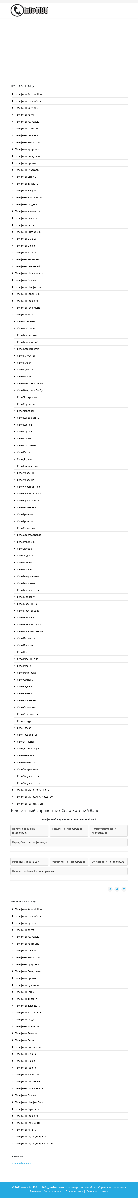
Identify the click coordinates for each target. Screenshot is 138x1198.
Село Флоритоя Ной (28, 486)
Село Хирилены (25, 404)
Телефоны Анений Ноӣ (28, 94)
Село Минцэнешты (27, 590)
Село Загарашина (27, 769)
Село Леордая (24, 548)
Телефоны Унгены (25, 314)
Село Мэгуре (24, 569)
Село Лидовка (24, 555)
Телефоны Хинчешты (27, 1026)
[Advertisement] (69, 43)
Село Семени (24, 693)
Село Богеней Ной (27, 342)
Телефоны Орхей (25, 245)
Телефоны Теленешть (27, 307)
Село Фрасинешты (27, 500)
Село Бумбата (24, 369)
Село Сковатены (26, 700)
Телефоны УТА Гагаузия (28, 197)
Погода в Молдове (20, 1163)
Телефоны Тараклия (26, 300)
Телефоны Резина (25, 252)
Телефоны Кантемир (27, 128)
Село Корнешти (25, 424)
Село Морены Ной (27, 603)
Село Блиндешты (26, 335)
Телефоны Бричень (26, 107)
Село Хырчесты (25, 528)
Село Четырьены (26, 397)
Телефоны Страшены (27, 293)
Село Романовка (26, 672)
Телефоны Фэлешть (26, 183)
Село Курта (23, 452)
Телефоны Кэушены (26, 135)
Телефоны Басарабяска (28, 101)
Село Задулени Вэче (28, 783)
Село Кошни (23, 438)
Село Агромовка (26, 321)
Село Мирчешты (26, 596)
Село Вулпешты (25, 762)
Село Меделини (25, 583)
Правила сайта (74, 1191)
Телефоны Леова (25, 225)
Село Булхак (23, 362)
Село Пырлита (25, 645)
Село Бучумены (25, 355)
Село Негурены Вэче (28, 624)
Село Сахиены (24, 679)
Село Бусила (23, 376)
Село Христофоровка (28, 534)
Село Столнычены (27, 714)
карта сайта (88, 1187)
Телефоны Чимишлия (27, 142)
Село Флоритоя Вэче (28, 493)
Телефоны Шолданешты (29, 273)
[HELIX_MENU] (126, 10)
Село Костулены (26, 445)
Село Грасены (24, 514)
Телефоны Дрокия (25, 163)
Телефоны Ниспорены (28, 231)
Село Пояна (23, 652)
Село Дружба (24, 459)
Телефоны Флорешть (27, 190)
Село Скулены (24, 686)
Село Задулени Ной (27, 776)
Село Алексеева (25, 328)
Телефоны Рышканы (27, 259)
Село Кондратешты (28, 417)
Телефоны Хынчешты (27, 211)
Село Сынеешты (26, 707)
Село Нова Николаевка (29, 631)
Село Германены (26, 507)
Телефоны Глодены (26, 204)
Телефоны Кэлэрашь (27, 121)
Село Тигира (23, 727)
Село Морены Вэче (27, 610)
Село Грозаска (24, 521)
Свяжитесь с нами (97, 1191)
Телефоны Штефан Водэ (29, 287)
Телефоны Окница (26, 238)
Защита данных (53, 1191)
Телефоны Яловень (26, 218)
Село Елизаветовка (27, 466)
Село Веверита (25, 755)
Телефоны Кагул (24, 114)
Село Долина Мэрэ (27, 748)
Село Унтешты (25, 741)
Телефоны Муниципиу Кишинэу (34, 796)
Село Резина (23, 665)
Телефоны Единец (25, 176)
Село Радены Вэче (27, 659)
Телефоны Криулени (27, 149)
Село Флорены (25, 472)
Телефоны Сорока (25, 280)
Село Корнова (24, 431)
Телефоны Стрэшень (27, 1109)
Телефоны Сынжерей (27, 266)
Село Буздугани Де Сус (29, 390)
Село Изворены (25, 541)
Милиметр (71, 1187)
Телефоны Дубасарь (27, 169)
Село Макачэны (25, 562)
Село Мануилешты (27, 576)
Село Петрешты (26, 638)
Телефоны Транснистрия (29, 803)
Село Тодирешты (26, 734)
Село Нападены (25, 617)
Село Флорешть (25, 479)
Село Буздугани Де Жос (30, 383)
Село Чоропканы (26, 410)
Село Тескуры (24, 721)
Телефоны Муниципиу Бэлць (32, 789)
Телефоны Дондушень (28, 156)
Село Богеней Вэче (27, 348)
